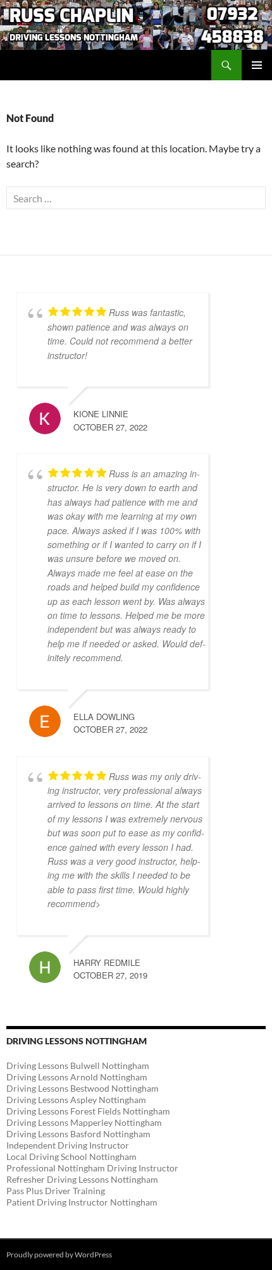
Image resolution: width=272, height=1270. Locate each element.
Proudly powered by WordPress (59, 1254)
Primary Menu (257, 65)
